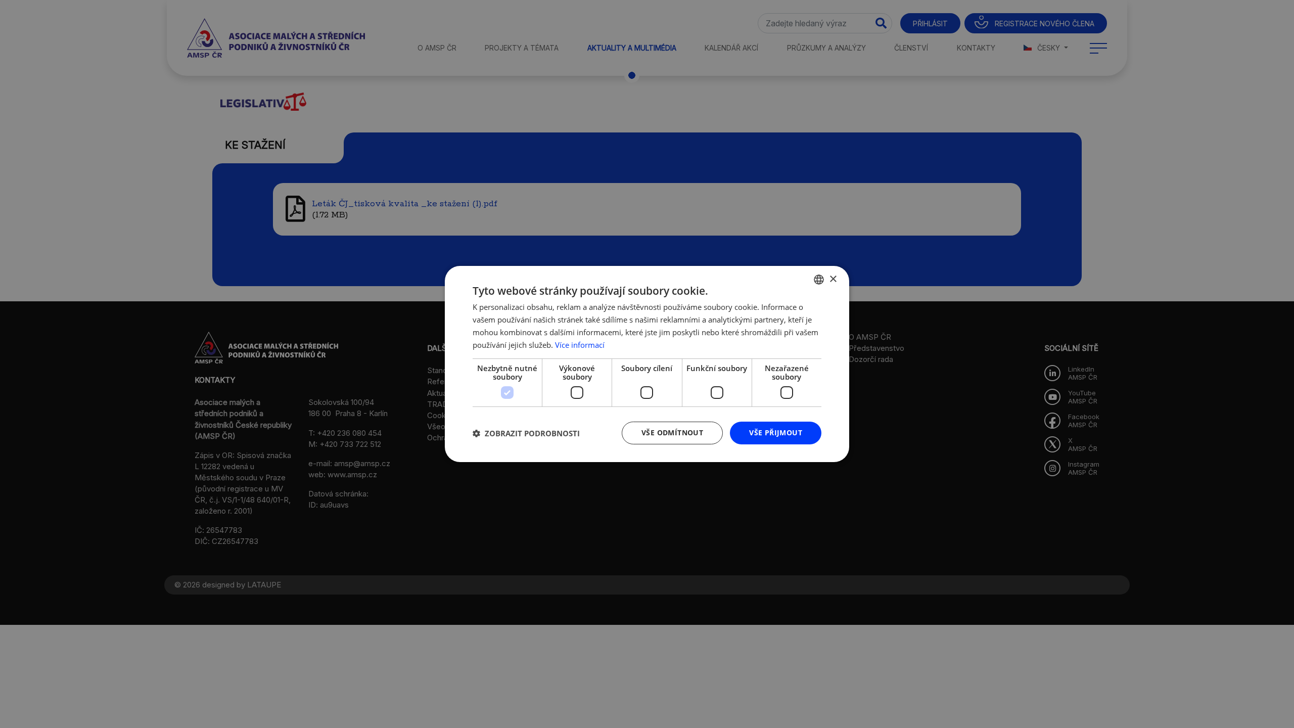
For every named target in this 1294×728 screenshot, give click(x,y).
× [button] (833, 279)
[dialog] (647, 364)
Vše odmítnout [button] (672, 432)
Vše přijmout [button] (775, 432)
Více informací (580, 345)
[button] (526, 433)
